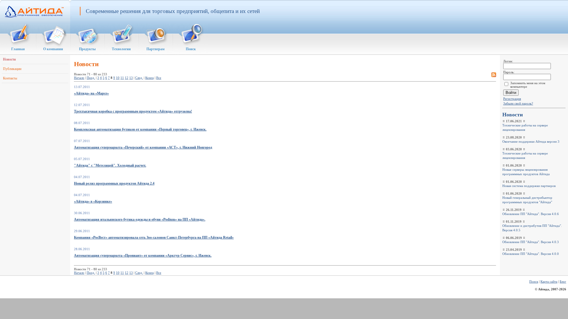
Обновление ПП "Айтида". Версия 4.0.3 (530, 242)
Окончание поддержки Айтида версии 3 (530, 141)
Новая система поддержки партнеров (529, 186)
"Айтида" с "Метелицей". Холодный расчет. (110, 165)
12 (126, 77)
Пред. (91, 77)
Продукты (87, 49)
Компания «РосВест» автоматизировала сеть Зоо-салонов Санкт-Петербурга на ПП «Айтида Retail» (154, 237)
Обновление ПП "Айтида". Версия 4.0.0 (530, 253)
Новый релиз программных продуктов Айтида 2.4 (114, 183)
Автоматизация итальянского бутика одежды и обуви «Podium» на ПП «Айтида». (139, 219)
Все (158, 77)
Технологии (121, 49)
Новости (9, 59)
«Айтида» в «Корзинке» (93, 201)
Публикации (12, 69)
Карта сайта (548, 281)
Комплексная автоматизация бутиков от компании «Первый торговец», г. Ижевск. (140, 129)
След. (139, 77)
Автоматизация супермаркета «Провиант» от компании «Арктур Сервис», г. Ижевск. (143, 255)
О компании (53, 49)
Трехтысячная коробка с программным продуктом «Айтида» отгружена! (133, 111)
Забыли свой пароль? (518, 103)
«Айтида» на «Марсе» (91, 93)
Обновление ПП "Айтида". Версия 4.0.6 (530, 214)
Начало (79, 77)
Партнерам (155, 49)
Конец (149, 77)
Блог (563, 281)
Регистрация (512, 98)
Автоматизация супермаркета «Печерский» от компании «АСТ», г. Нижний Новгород (143, 147)
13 (131, 77)
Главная (18, 49)
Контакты (10, 78)
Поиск (191, 49)
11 (122, 77)
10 (118, 77)
